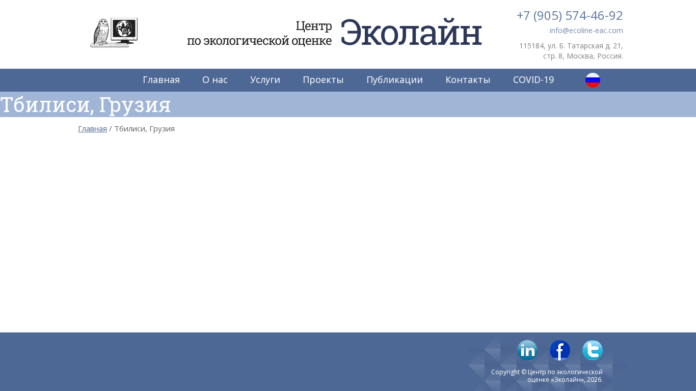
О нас (215, 79)
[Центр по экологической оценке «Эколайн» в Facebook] (560, 350)
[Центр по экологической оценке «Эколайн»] (113, 33)
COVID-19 (533, 79)
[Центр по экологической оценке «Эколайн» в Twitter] (592, 350)
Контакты (468, 79)
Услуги (265, 79)
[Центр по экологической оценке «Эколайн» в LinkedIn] (527, 350)
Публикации (394, 79)
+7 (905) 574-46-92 (570, 15)
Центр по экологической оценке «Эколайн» (330, 21)
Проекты (323, 79)
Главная (161, 79)
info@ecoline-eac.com (586, 30)
